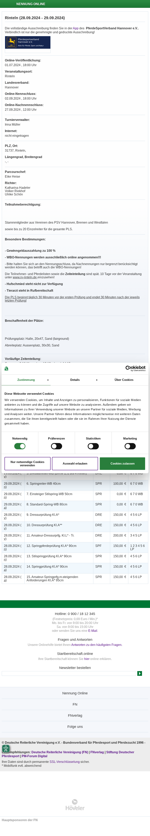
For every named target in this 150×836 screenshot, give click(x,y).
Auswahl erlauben (75, 463)
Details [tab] (75, 379)
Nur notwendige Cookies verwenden (27, 463)
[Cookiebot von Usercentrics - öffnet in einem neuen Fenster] (128, 368)
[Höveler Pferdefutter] (75, 804)
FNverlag (97, 752)
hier (86, 659)
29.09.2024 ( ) (12, 475)
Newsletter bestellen (75, 668)
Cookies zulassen (123, 463)
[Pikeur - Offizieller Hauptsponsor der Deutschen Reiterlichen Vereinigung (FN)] (75, 782)
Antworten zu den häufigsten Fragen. (96, 644)
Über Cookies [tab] (124, 379)
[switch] (56, 446)
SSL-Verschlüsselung (65, 761)
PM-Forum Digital (34, 756)
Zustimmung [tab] (26, 379)
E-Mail (92, 630)
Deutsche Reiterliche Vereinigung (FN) (59, 752)
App (76, 28)
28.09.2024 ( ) (12, 516)
